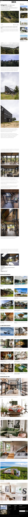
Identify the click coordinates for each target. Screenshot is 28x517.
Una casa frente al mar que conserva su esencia (6, 298)
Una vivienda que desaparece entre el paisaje (23, 11)
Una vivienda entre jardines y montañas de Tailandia (20, 323)
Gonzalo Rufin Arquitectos (11, 267)
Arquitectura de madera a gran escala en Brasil (6, 323)
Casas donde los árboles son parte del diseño (6, 349)
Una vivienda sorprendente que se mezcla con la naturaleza (20, 349)
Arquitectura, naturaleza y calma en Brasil (20, 298)
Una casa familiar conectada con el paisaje (6, 286)
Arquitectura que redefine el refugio (7, 337)
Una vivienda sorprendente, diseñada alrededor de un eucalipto (23, 34)
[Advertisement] (10, 37)
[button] (27, 2)
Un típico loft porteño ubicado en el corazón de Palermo (8, 397)
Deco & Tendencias (9, 508)
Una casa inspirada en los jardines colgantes (20, 311)
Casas (8, 507)
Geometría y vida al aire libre (20, 285)
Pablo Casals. (5, 271)
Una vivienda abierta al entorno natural (23, 19)
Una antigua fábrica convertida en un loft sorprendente (6, 374)
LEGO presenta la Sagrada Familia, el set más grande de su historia (6, 362)
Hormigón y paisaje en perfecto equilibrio (23, 41)
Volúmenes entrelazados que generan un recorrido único (6, 311)
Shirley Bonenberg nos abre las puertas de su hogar (8, 501)
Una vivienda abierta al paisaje (23, 26)
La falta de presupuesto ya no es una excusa (8, 418)
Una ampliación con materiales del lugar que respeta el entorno (11, 460)
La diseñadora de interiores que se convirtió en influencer (20, 362)
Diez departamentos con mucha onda (6, 439)
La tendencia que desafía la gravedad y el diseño (20, 374)
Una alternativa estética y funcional (20, 337)
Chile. (7, 268)
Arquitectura (9, 506)
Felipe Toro (5, 267)
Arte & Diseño (9, 509)
